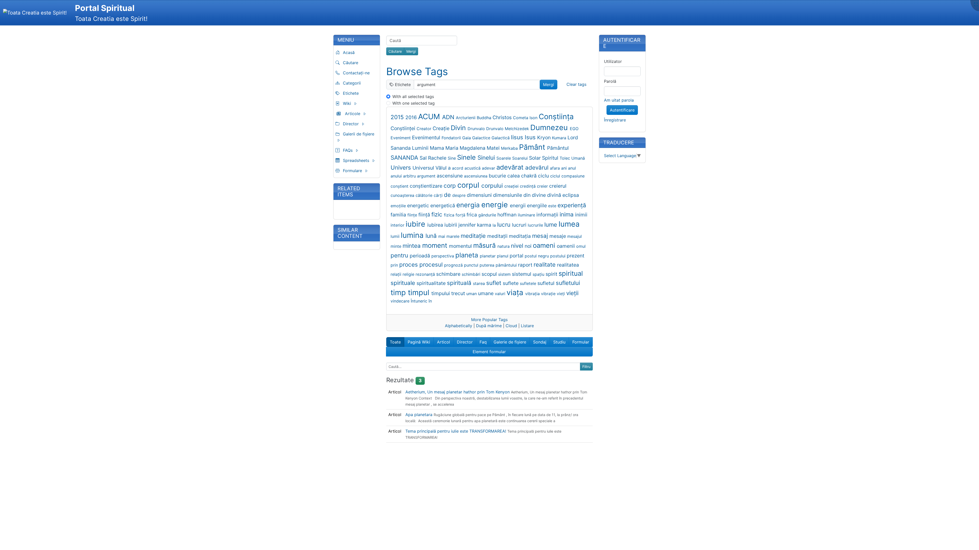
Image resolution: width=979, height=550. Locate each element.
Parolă (610, 81)
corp (450, 185)
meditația (520, 236)
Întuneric (420, 301)
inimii (581, 215)
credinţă (528, 186)
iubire (416, 223)
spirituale (404, 282)
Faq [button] (483, 342)
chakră (529, 176)
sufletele (528, 283)
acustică (473, 168)
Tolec (565, 158)
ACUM (430, 116)
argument (427, 175)
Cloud (511, 325)
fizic (437, 214)
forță (461, 214)
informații (548, 215)
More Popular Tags (489, 319)
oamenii (566, 246)
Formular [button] (580, 342)
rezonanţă (426, 274)
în (430, 301)
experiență (572, 205)
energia (468, 205)
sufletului (568, 282)
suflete (511, 283)
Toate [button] (395, 342)
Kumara (560, 137)
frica (472, 215)
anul (572, 168)
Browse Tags (417, 71)
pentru (400, 255)
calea (514, 176)
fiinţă (424, 215)
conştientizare (427, 186)
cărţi (439, 195)
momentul (461, 246)
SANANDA (405, 157)
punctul (472, 265)
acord (458, 168)
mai (442, 236)
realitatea (568, 265)
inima (567, 214)
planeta (467, 255)
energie (495, 204)
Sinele (467, 157)
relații (397, 274)
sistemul (522, 274)
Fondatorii (452, 137)
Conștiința (556, 116)
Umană (578, 158)
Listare (527, 325)
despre (459, 195)
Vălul (441, 168)
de (448, 194)
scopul (490, 274)
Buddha (485, 117)
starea (479, 283)
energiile (537, 205)
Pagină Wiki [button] (419, 342)
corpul (469, 185)
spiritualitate (432, 283)
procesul (431, 264)
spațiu (539, 274)
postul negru (537, 255)
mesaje (558, 236)
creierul (557, 186)
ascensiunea (476, 175)
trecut (458, 293)
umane (486, 293)
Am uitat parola (619, 100)
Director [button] (465, 342)
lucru (504, 224)
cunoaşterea (403, 195)
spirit (552, 274)
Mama (437, 148)
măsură (485, 245)
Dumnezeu (550, 127)
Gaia (467, 137)
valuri (501, 293)
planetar (488, 255)
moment (435, 245)
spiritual (571, 273)
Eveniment (401, 137)
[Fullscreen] (976, 4)
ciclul (555, 175)
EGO (574, 128)
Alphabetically (458, 325)
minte (397, 246)
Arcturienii (466, 117)
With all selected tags (413, 96)
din (527, 195)
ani (564, 168)
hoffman (507, 215)
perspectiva (443, 255)
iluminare (527, 214)
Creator (425, 128)
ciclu (544, 176)
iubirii (451, 225)
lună (432, 235)
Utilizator (613, 61)
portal (517, 256)
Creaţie (442, 128)
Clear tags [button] (576, 84)
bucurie (498, 176)
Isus (531, 137)
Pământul (558, 148)
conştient (400, 186)
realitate (545, 264)
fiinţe (412, 214)
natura (504, 246)
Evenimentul (427, 137)
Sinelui (487, 157)
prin (395, 265)
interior (398, 225)
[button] (356, 103)
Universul (424, 168)
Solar (535, 158)
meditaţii (498, 236)
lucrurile (536, 225)
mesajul (574, 236)
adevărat (510, 167)
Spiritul (551, 158)
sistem (505, 274)
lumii (396, 236)
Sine (452, 158)
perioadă (420, 256)
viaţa (516, 292)
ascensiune (450, 176)
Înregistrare (615, 119)
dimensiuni (480, 195)
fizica (450, 214)
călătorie (425, 195)
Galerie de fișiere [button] (510, 342)
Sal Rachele (434, 158)
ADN (449, 117)
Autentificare (622, 110)
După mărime (489, 325)
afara (555, 168)
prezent (575, 256)
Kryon (544, 137)
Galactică (501, 137)
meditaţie (474, 235)
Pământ (533, 147)
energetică (443, 205)
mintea (412, 245)
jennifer (467, 225)
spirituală (460, 282)
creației (512, 186)
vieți (561, 293)
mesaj (540, 235)
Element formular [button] (489, 351)
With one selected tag (413, 103)
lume (551, 224)
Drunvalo (477, 128)
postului (558, 255)
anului (397, 175)
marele (453, 236)
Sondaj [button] (539, 342)
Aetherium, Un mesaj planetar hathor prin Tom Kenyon (458, 391)
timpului (441, 293)
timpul (419, 292)
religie (409, 274)
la (495, 225)
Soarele (504, 158)
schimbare (449, 274)
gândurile (487, 214)
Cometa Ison (526, 117)
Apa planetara (419, 414)
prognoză (454, 265)
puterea (488, 265)
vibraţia (533, 293)
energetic (418, 205)
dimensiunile (508, 195)
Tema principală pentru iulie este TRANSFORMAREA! (456, 431)
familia (399, 215)
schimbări (472, 274)
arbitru (410, 175)
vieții (572, 293)
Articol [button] (443, 342)
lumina (413, 235)
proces (409, 264)
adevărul (537, 167)
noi (529, 246)
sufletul (546, 283)
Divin (459, 128)
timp (399, 292)
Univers (402, 167)
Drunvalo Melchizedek (508, 128)
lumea (569, 223)
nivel (518, 245)
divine (539, 195)
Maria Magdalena (466, 148)
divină (554, 195)
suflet (494, 282)
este (553, 205)
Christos (503, 117)
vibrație (549, 293)
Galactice (482, 137)
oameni (545, 245)
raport (526, 265)
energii (518, 205)
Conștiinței (404, 128)
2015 (398, 117)
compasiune (573, 175)
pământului (507, 265)
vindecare (401, 301)
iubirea (435, 225)
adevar (489, 168)
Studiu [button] (559, 342)
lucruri (520, 225)
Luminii (421, 148)
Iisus (518, 137)
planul (503, 255)
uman (472, 293)
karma (485, 225)
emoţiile (399, 205)
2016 (411, 117)
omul (581, 246)
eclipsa (570, 195)
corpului (492, 185)
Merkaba (510, 148)
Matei (494, 148)
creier (543, 186)
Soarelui (520, 158)
